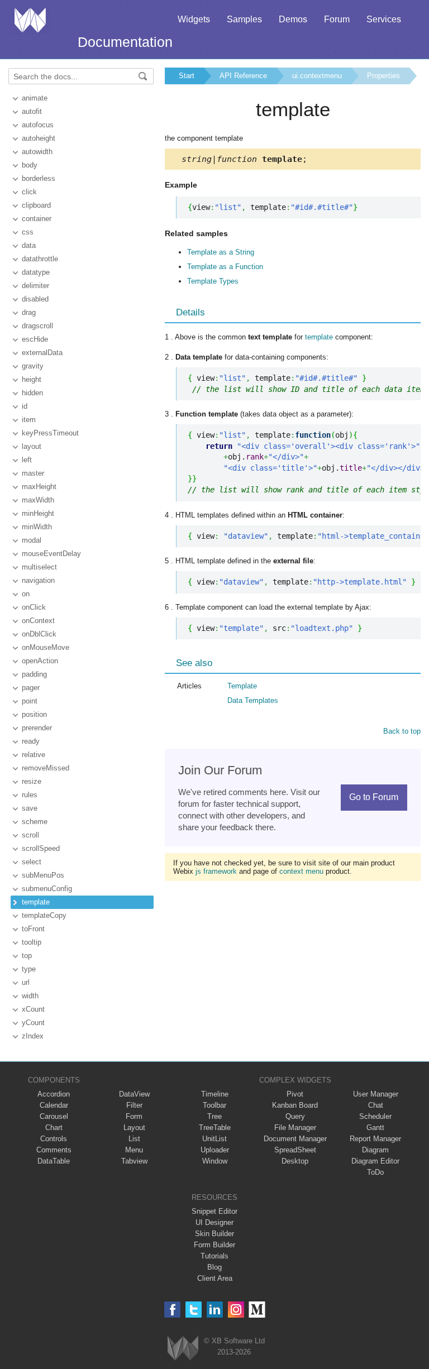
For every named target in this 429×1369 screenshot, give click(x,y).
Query (295, 1116)
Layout (134, 1127)
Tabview (134, 1161)
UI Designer (214, 1222)
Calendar (54, 1105)
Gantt (375, 1127)
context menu (301, 871)
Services (383, 19)
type (29, 969)
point (29, 701)
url (26, 982)
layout (31, 446)
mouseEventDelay (51, 553)
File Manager (295, 1127)
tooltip (31, 942)
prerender (37, 728)
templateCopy (44, 915)
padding (34, 674)
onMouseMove (45, 647)
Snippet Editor (214, 1211)
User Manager (375, 1094)
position (34, 714)
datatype (36, 272)
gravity (33, 366)
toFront (33, 929)
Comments (54, 1150)
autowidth (37, 151)
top (27, 955)
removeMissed (45, 768)
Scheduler (375, 1116)
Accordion (53, 1094)
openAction (40, 661)
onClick (34, 607)
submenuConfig (47, 888)
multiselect (39, 567)
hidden (32, 393)
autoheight (38, 138)
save (29, 808)
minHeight (38, 513)
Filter (134, 1105)
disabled (35, 299)
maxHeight (39, 486)
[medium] (257, 1309)
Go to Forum (373, 797)
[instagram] (236, 1309)
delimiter (35, 285)
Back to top (402, 731)
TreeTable (215, 1127)
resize (31, 781)
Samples (244, 19)
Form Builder (214, 1245)
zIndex (33, 1036)
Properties (383, 75)
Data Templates (252, 700)
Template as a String (220, 252)
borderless (38, 178)
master (33, 473)
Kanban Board (295, 1105)
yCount (33, 1022)
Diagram (375, 1150)
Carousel (54, 1116)
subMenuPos (43, 875)
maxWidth (38, 500)
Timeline (214, 1094)
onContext (38, 620)
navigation (38, 580)
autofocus (38, 125)
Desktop (295, 1161)
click (29, 192)
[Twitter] (193, 1309)
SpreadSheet (295, 1150)
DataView (134, 1094)
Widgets (194, 19)
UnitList (214, 1139)
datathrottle (40, 259)
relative (33, 754)
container (36, 218)
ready (31, 741)
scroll (30, 835)
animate (34, 98)
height (31, 379)
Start (186, 75)
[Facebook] (172, 1309)
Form (134, 1116)
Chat (375, 1105)
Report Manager (375, 1139)
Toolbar (214, 1105)
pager (31, 687)
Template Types (213, 281)
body (29, 165)
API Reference (243, 75)
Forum (337, 19)
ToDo (375, 1172)
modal (31, 540)
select (31, 862)
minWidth (37, 527)
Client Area (214, 1278)
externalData (42, 352)
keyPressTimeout (50, 433)
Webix (183, 1348)
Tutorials (214, 1256)
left (27, 460)
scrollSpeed (41, 848)
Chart (54, 1127)
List (134, 1139)
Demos (293, 19)
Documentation (125, 42)
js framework (216, 871)
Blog (214, 1267)
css (28, 232)
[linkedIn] (214, 1309)
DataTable (53, 1161)
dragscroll (37, 326)
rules (29, 795)
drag (29, 312)
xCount (33, 1009)
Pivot (295, 1094)
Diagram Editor (375, 1161)
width (30, 996)
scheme (34, 821)
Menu (134, 1150)
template (36, 902)
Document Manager (295, 1139)
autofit (32, 111)
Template (242, 686)
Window (214, 1161)
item (29, 419)
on (26, 594)
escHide (35, 339)
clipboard (36, 205)
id (24, 406)
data (29, 245)
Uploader (215, 1150)
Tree (214, 1116)
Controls (53, 1139)
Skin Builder (214, 1233)
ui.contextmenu (317, 75)
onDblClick (39, 634)
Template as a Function (225, 266)
